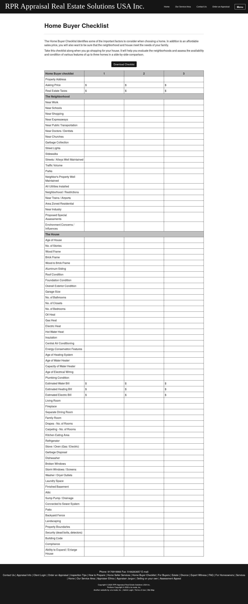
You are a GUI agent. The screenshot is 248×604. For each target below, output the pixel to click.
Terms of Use (140, 589)
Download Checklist (124, 64)
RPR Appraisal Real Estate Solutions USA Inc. (74, 6)
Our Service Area (183, 7)
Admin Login (128, 589)
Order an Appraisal (221, 7)
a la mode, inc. (116, 589)
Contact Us (202, 7)
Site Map (150, 589)
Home (167, 7)
